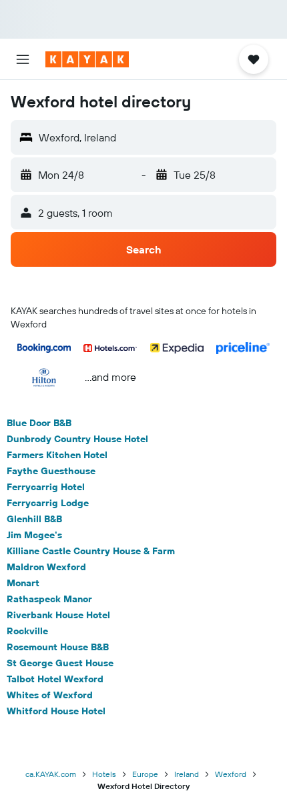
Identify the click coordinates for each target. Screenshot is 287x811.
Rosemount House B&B (58, 647)
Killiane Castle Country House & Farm (91, 551)
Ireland (186, 774)
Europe (145, 774)
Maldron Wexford (46, 567)
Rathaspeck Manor (49, 599)
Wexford (230, 774)
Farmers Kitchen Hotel (57, 455)
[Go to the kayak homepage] (87, 59)
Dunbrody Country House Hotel (77, 439)
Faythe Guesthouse (51, 471)
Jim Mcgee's (34, 535)
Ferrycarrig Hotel (46, 487)
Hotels (104, 774)
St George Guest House (60, 663)
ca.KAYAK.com (50, 774)
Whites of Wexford (50, 695)
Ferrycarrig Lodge (48, 503)
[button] (22, 59)
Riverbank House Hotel (58, 615)
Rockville (27, 631)
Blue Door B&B (39, 423)
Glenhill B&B (34, 519)
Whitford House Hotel (56, 711)
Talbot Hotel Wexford (55, 679)
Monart (23, 583)
